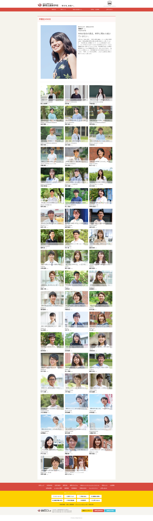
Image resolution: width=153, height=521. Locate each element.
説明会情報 (49, 488)
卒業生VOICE (83, 488)
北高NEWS (49, 485)
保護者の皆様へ (96, 496)
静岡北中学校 (110, 510)
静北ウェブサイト (87, 510)
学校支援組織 (70, 500)
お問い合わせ (109, 9)
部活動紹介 (74, 488)
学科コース (63, 9)
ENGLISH (91, 504)
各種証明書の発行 (58, 500)
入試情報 (112, 485)
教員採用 (83, 500)
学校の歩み (83, 496)
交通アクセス (70, 496)
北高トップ (41, 485)
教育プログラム (74, 485)
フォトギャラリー (93, 488)
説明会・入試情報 (95, 9)
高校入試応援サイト (77, 9)
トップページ (43, 9)
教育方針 (54, 9)
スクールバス (58, 496)
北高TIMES (57, 485)
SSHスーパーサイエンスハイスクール (89, 485)
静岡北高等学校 (99, 510)
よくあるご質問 (58, 488)
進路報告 (66, 488)
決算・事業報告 (70, 504)
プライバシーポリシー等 (81, 504)
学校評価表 (62, 504)
